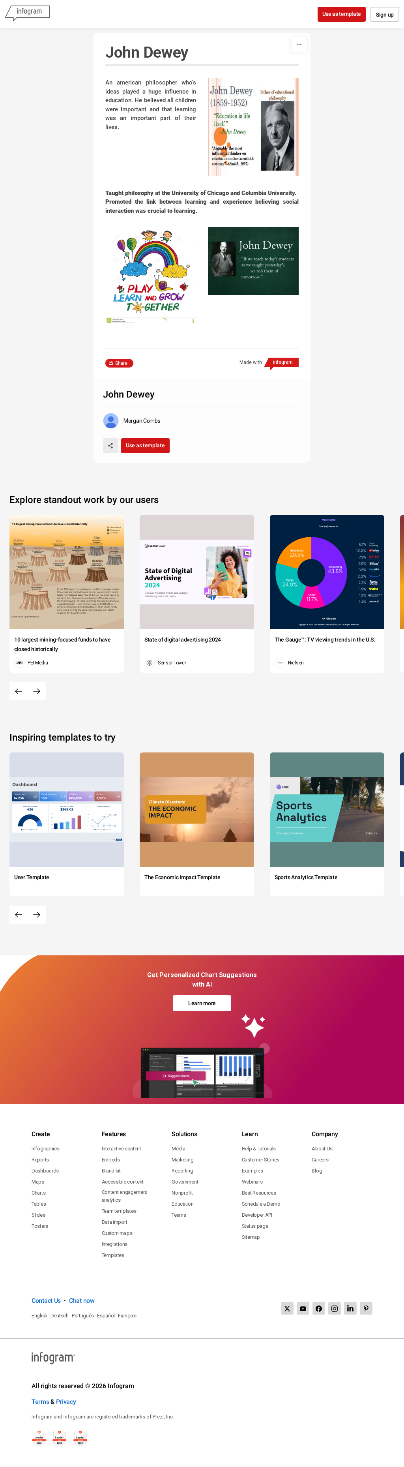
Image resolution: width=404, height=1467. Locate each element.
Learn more (202, 1003)
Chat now (82, 1300)
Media (178, 1149)
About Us (322, 1149)
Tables (39, 1204)
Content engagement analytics (125, 1196)
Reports (40, 1160)
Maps (38, 1182)
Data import (114, 1222)
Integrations (114, 1244)
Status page (255, 1226)
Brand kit (111, 1171)
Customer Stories (260, 1160)
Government (185, 1182)
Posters (40, 1226)
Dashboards (45, 1171)
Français (127, 1316)
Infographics (45, 1149)
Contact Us (46, 1300)
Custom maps (117, 1233)
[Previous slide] (18, 691)
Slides (38, 1215)
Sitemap (251, 1237)
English (39, 1316)
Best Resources (259, 1193)
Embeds (111, 1160)
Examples (252, 1171)
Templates (113, 1255)
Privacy (66, 1401)
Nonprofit (182, 1193)
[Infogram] (27, 14)
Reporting (182, 1171)
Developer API (257, 1215)
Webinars (252, 1182)
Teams (179, 1215)
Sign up (385, 14)
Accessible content (123, 1182)
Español (106, 1316)
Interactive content (121, 1149)
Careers (320, 1160)
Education (182, 1204)
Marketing (182, 1160)
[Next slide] (36, 691)
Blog (317, 1171)
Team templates (119, 1211)
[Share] (110, 445)
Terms (40, 1401)
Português (83, 1316)
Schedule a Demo (261, 1204)
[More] (299, 44)
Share (121, 363)
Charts (38, 1193)
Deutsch (59, 1316)
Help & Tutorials (259, 1149)
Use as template (341, 14)
